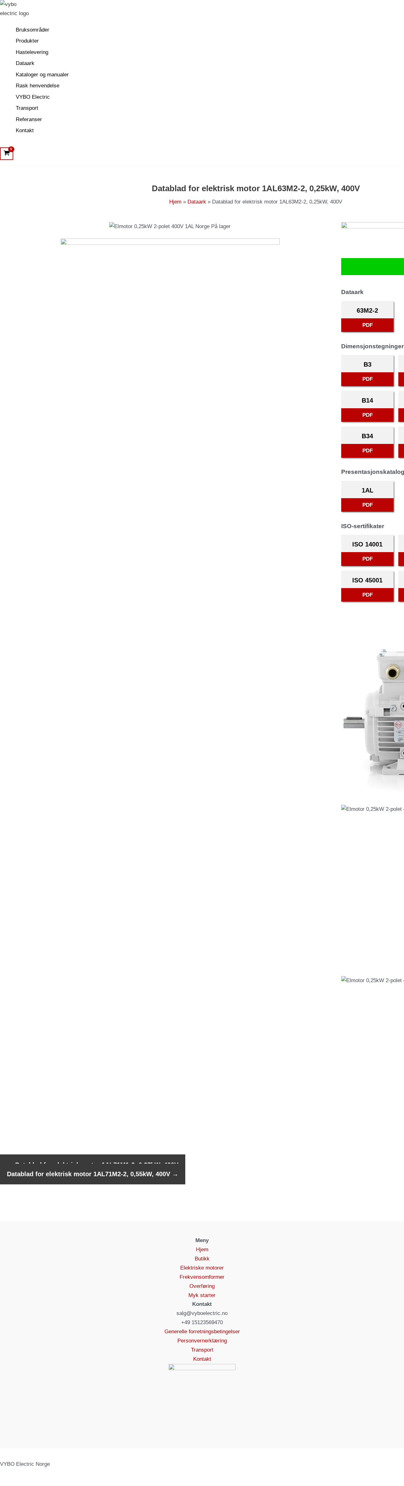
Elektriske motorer (202, 1268)
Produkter (27, 41)
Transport (27, 108)
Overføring (202, 1286)
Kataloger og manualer (42, 75)
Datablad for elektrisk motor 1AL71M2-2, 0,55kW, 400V (92, 1174)
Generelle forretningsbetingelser (202, 1332)
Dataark (25, 63)
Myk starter (202, 1295)
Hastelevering (32, 52)
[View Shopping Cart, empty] (6, 153)
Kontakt (25, 130)
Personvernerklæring (202, 1341)
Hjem (202, 1250)
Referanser (29, 119)
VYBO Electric (33, 97)
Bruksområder (32, 30)
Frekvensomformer (202, 1277)
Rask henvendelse (37, 86)
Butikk (202, 1259)
